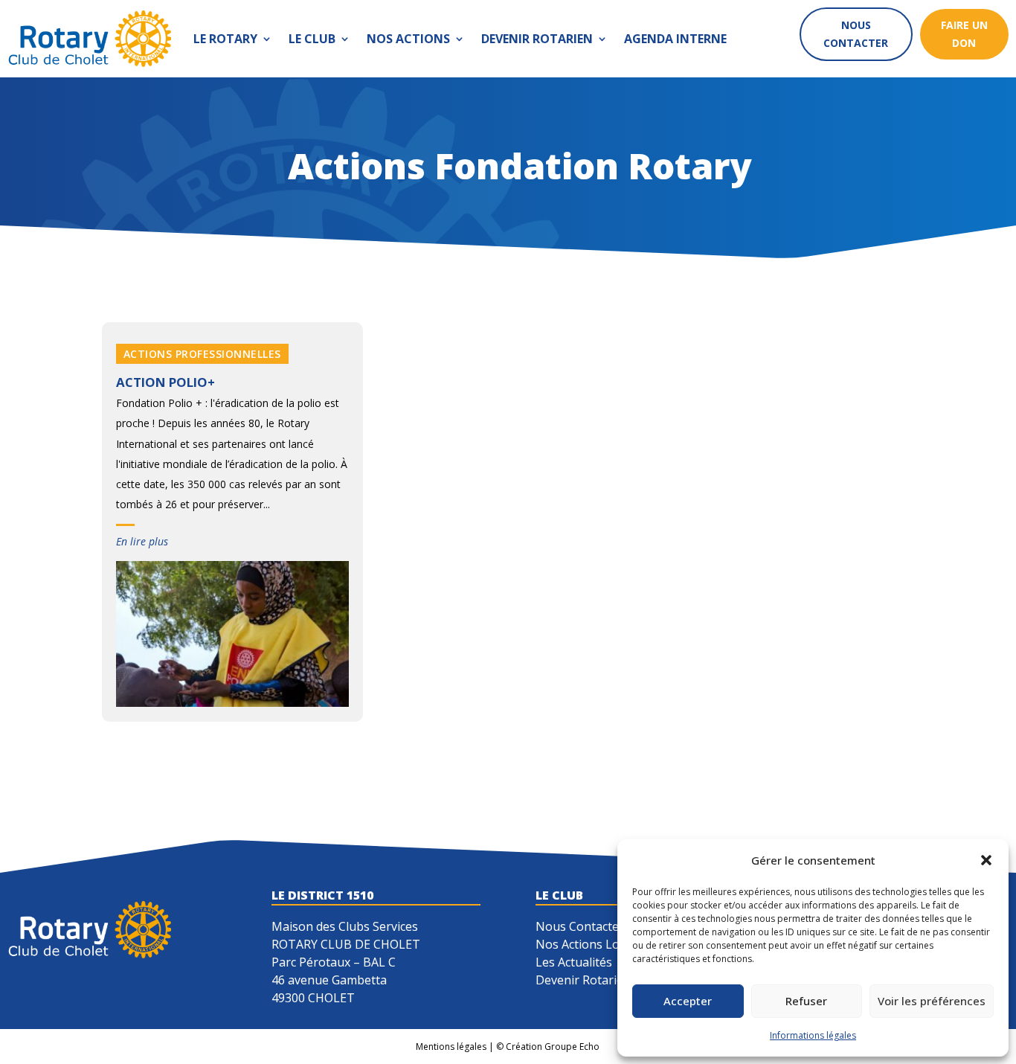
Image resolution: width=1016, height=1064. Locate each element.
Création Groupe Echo (552, 1046)
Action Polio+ (165, 382)
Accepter (687, 1000)
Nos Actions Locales (591, 944)
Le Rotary (225, 39)
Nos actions (408, 39)
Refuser (806, 1000)
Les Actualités (574, 962)
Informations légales (813, 1035)
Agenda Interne (675, 39)
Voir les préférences (932, 1000)
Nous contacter (855, 34)
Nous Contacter (580, 926)
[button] (986, 860)
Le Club (312, 39)
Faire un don (964, 34)
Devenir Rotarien (537, 39)
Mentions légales (451, 1046)
